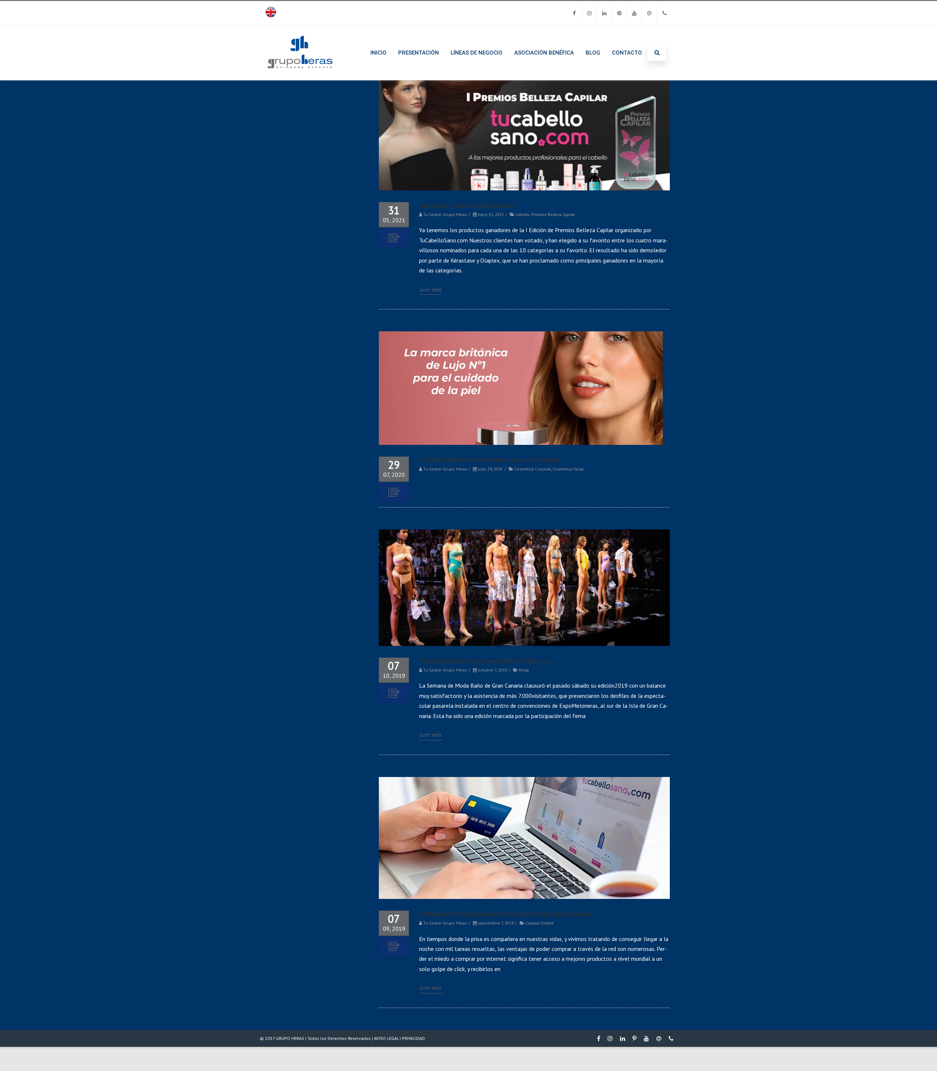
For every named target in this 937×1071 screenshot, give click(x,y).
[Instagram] (589, 13)
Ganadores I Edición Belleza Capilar (467, 205)
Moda (524, 670)
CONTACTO (627, 52)
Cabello (522, 214)
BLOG (593, 52)
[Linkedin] (604, 13)
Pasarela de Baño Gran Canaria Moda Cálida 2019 (485, 661)
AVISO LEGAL (386, 1038)
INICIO (378, 52)
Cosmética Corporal (532, 469)
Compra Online (539, 923)
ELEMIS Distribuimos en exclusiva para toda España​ (489, 460)
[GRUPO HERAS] (300, 77)
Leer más (430, 289)
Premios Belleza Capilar (553, 214)
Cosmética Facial (568, 469)
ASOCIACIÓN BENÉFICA (544, 52)
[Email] (649, 13)
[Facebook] (574, 13)
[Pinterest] (619, 13)
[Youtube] (634, 13)
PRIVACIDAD (413, 1038)
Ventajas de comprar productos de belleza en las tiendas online (504, 914)
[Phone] (664, 13)
